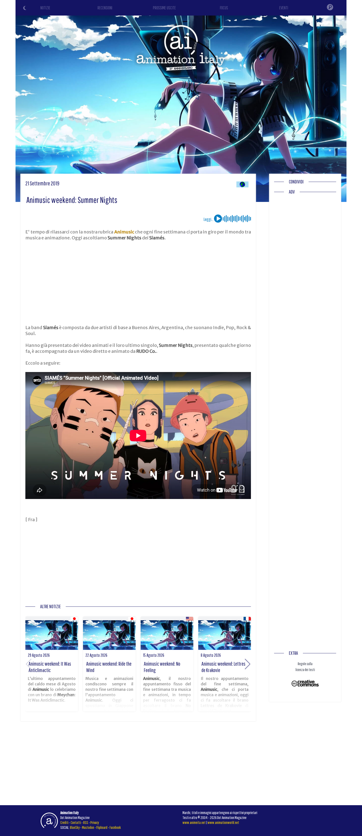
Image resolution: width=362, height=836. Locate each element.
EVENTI (283, 7)
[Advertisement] (138, 282)
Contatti (76, 822)
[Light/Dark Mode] (25, 8)
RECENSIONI (105, 7)
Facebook (115, 827)
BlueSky (75, 827)
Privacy (94, 822)
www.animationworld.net (223, 822)
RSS (85, 822)
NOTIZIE (45, 7)
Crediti (64, 822)
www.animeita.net (194, 822)
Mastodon (88, 827)
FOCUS (224, 7)
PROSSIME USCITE (164, 7)
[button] (247, 664)
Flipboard (101, 827)
